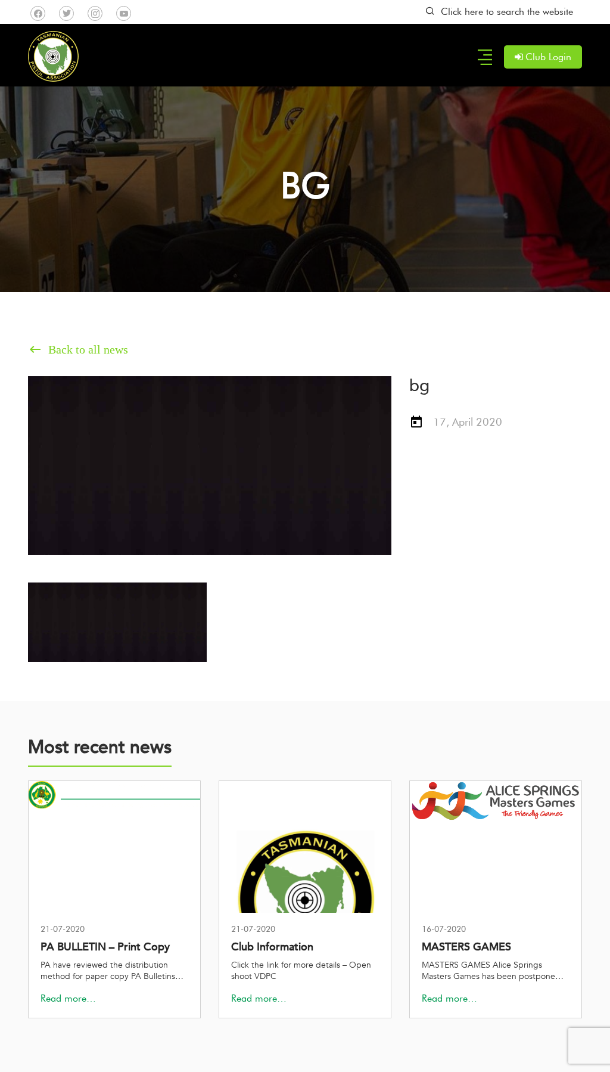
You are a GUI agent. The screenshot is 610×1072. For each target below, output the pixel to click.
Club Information (272, 947)
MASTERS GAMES (466, 947)
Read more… (68, 998)
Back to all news (78, 349)
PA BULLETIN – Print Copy (105, 947)
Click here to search (507, 11)
